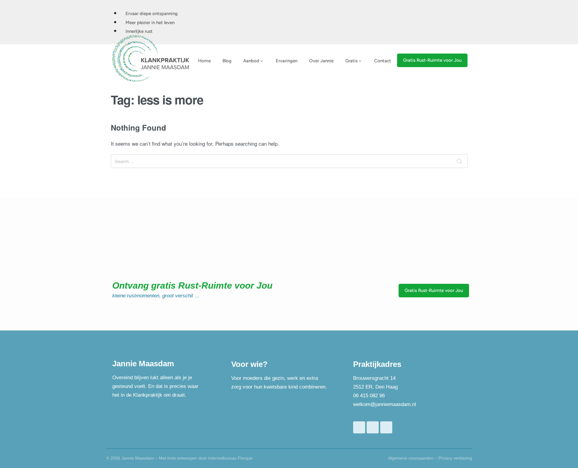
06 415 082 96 (369, 395)
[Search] (459, 161)
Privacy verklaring (455, 458)
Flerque (245, 458)
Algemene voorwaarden (411, 458)
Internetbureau (222, 458)
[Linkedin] (373, 427)
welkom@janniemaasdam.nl (384, 404)
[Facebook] (359, 427)
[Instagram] (386, 427)
